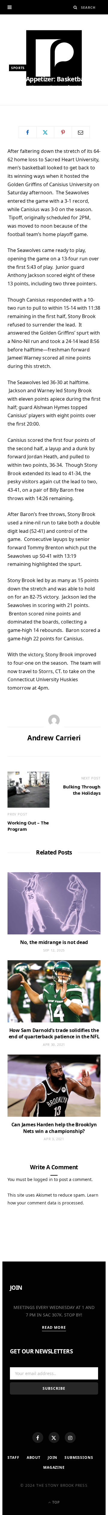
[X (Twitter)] (54, 1437)
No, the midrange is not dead (54, 942)
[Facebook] (37, 1437)
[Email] (81, 132)
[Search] (75, 7)
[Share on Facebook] (28, 132)
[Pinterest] (63, 132)
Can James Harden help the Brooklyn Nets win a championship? (54, 1127)
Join (52, 1457)
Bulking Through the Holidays (81, 790)
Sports (18, 67)
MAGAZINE (54, 1467)
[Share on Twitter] (45, 132)
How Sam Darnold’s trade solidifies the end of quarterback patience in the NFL (54, 1033)
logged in (43, 1179)
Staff (13, 1457)
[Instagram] (70, 1437)
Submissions (78, 1457)
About (33, 1457)
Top (55, 1502)
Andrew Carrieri (32, 107)
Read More (54, 1327)
